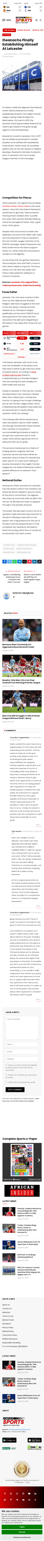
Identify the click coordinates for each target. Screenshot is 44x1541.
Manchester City (23, 552)
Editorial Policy (8, 1331)
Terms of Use (7, 1316)
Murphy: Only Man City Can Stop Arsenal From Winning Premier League (21, 681)
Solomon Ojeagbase (23, 593)
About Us (6, 1305)
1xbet (36, 338)
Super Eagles (23, 30)
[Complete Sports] (24, 20)
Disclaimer (6, 1324)
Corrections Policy (9, 1335)
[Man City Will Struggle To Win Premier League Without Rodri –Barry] (22, 701)
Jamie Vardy (9, 548)
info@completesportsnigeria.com (19, 1429)
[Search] (36, 20)
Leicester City (9, 552)
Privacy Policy (7, 1327)
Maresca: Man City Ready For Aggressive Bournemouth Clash (18, 645)
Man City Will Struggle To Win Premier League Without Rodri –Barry (21, 717)
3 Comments (26, 54)
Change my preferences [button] (22, 1537)
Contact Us (7, 1308)
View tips (21, 357)
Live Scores (9, 30)
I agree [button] (22, 1527)
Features (6, 35)
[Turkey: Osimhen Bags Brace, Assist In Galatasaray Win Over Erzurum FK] (8, 1228)
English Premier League (26, 545)
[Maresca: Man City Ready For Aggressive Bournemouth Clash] (22, 630)
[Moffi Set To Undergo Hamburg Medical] (8, 1257)
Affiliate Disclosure (9, 1339)
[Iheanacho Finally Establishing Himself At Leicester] (22, 90)
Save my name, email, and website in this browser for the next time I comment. (21, 1067)
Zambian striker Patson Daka (15, 206)
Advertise (6, 1312)
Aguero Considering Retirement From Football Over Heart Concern (11, 578)
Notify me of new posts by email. (21, 1082)
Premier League (9, 353)
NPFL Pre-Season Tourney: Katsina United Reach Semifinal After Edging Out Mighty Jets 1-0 (28, 1271)
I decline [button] (22, 1532)
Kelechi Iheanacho (24, 548)
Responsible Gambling (11, 1342)
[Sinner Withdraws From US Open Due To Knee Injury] (8, 1244)
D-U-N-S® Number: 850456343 (14, 1346)
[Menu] (6, 20)
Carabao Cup (9, 545)
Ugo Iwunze (16, 831)
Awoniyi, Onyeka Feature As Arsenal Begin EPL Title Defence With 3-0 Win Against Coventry (29, 1212)
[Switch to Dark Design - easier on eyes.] (40, 20)
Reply (38, 825)
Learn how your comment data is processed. (20, 1099)
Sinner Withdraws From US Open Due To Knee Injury (28, 1243)
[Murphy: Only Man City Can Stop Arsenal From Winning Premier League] (22, 666)
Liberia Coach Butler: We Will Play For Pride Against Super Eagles (32, 578)
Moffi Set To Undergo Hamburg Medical (26, 1256)
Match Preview (34, 353)
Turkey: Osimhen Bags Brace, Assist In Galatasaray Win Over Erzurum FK (27, 1229)
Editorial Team (8, 1320)
